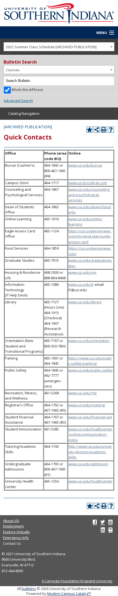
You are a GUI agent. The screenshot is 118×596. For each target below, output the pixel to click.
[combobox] (59, 46)
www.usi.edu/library (85, 302)
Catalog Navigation (24, 113)
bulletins (29, 588)
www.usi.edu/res (82, 272)
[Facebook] (95, 522)
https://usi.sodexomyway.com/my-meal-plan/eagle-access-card (89, 236)
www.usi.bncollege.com (87, 182)
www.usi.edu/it (80, 284)
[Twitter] (102, 522)
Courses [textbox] (13, 69)
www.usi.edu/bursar (85, 165)
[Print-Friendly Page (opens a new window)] (104, 130)
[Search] (109, 81)
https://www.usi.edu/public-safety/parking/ (89, 361)
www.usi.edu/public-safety (90, 370)
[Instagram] (110, 529)
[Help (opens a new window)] (111, 130)
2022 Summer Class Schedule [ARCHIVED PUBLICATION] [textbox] (51, 46)
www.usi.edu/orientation (88, 340)
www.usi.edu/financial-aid (90, 417)
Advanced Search (18, 100)
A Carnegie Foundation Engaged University (77, 580)
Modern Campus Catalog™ (69, 593)
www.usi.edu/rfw (82, 392)
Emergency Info (16, 537)
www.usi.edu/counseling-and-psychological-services (89, 195)
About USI (11, 520)
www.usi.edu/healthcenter (90, 481)
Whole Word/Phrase (27, 89)
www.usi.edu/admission (88, 463)
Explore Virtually (16, 531)
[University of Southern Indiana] (59, 12)
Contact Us (12, 543)
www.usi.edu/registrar (86, 405)
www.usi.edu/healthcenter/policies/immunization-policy (90, 434)
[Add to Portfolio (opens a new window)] (89, 130)
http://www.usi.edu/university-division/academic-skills (90, 452)
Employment (13, 526)
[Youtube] (110, 522)
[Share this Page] (97, 130)
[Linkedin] (103, 529)
